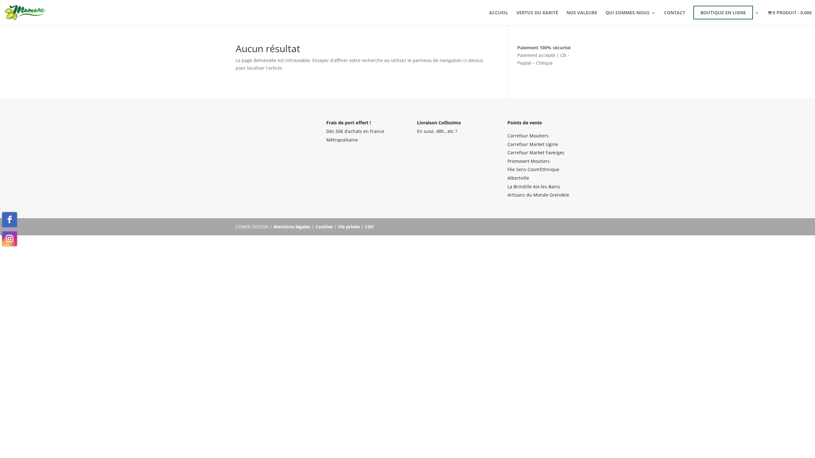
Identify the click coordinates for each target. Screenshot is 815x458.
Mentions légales (291, 227)
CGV (369, 227)
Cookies (324, 227)
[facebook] (9, 219)
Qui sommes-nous (627, 13)
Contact (674, 13)
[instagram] (9, 238)
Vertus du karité (537, 13)
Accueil (498, 13)
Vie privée (349, 227)
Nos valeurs (581, 13)
